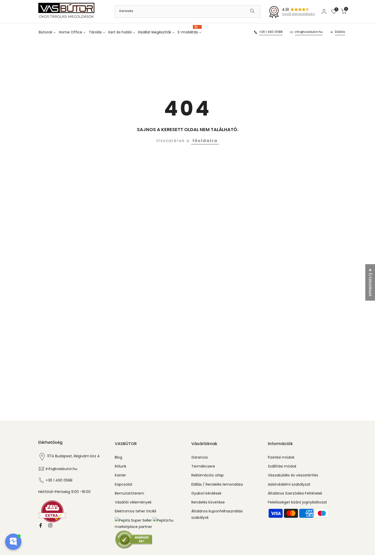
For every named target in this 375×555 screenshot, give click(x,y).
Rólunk (120, 466)
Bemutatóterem (129, 493)
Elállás (340, 32)
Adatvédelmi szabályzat (289, 484)
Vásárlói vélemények (133, 502)
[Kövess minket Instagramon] (50, 525)
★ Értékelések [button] (370, 282)
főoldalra (205, 141)
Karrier (120, 475)
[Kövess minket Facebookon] (40, 525)
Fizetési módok (281, 457)
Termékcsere (203, 466)
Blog (118, 457)
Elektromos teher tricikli (135, 511)
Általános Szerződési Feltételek (295, 493)
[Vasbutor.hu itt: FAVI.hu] (52, 511)
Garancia (199, 457)
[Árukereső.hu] (134, 539)
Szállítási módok (282, 466)
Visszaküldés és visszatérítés (293, 475)
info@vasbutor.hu (309, 32)
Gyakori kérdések (206, 493)
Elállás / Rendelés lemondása (217, 484)
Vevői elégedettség (298, 14)
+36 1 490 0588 (271, 32)
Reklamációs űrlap (207, 475)
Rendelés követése (208, 502)
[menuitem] (48, 32)
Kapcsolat (123, 484)
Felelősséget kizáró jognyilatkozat (297, 502)
